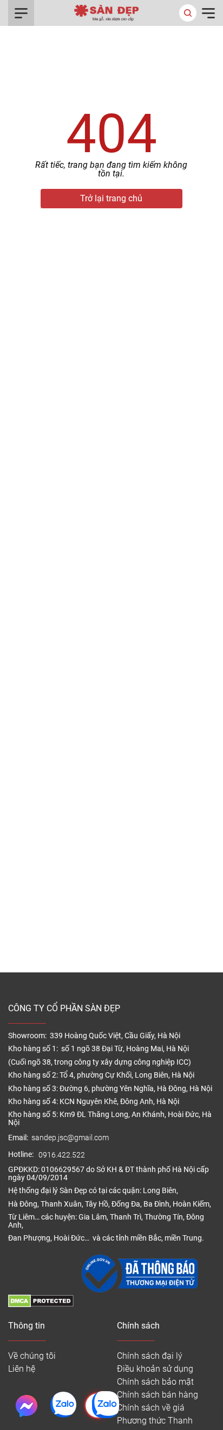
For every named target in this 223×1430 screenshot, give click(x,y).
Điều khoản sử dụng (155, 1369)
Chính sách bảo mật (155, 1382)
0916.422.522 (62, 1155)
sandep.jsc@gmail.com (70, 1137)
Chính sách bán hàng (157, 1395)
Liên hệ (21, 1369)
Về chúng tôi (32, 1356)
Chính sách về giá (151, 1407)
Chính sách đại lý (149, 1356)
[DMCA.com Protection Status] (41, 1304)
